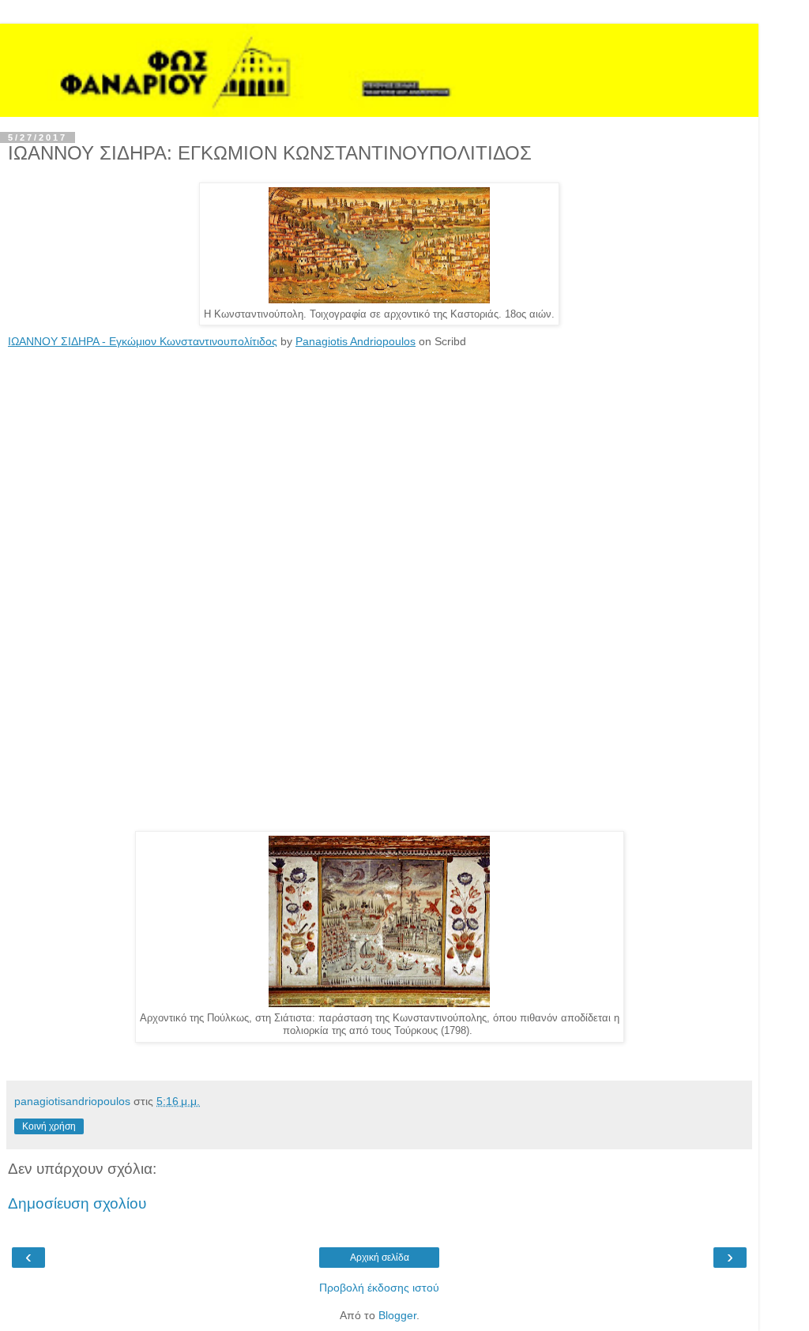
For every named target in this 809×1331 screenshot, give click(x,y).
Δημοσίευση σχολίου (77, 1203)
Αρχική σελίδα (379, 1257)
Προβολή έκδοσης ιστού (379, 1287)
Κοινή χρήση (49, 1126)
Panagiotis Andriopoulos (355, 341)
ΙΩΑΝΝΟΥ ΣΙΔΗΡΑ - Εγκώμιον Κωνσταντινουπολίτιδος (142, 341)
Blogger (397, 1315)
